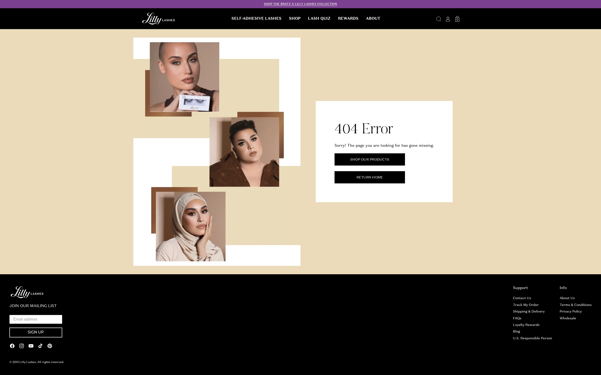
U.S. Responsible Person (532, 338)
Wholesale (568, 318)
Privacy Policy (571, 311)
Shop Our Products (369, 160)
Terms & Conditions (576, 305)
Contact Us (522, 298)
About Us (567, 298)
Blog (516, 331)
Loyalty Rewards (526, 325)
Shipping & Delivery (529, 311)
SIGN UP (36, 332)
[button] (256, 18)
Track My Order (526, 305)
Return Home (369, 177)
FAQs (517, 318)
